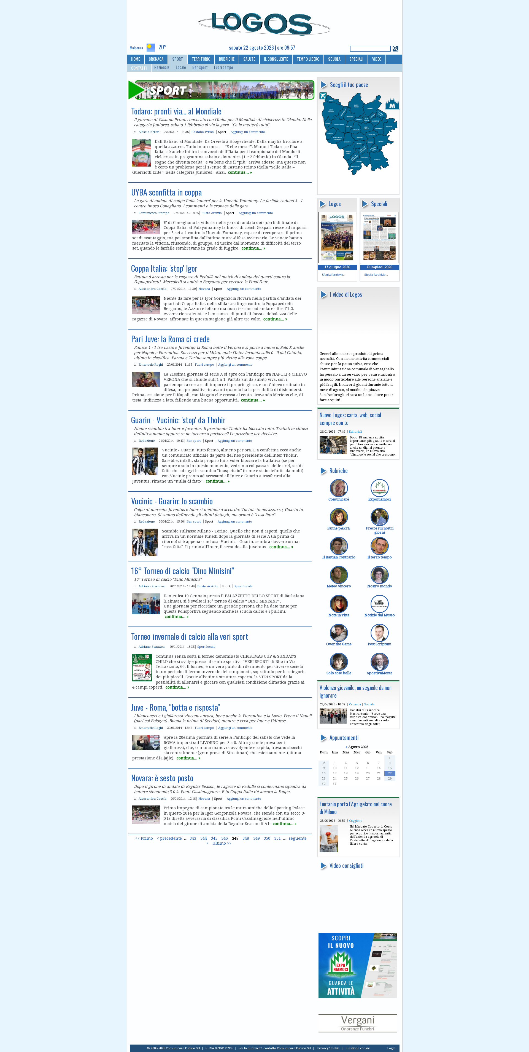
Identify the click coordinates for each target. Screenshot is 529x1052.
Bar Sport (200, 67)
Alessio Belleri (149, 132)
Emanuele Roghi (151, 364)
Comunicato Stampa (154, 213)
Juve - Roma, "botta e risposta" (175, 707)
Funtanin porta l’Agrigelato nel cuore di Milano (356, 808)
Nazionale (161, 67)
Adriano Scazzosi (152, 586)
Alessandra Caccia (152, 289)
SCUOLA (334, 59)
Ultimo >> (221, 843)
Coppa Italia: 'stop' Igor (164, 268)
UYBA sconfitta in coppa (166, 192)
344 (203, 838)
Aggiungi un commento (248, 132)
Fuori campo (223, 67)
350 (267, 838)
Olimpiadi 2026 (379, 267)
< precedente (169, 838)
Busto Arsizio (211, 213)
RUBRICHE (226, 59)
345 (214, 838)
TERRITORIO (201, 59)
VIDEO (376, 59)
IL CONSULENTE (276, 59)
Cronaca (355, 704)
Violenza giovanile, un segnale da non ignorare (356, 691)
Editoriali (355, 431)
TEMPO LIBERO (308, 59)
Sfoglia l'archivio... (334, 274)
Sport (222, 132)
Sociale (369, 704)
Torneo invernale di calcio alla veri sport (189, 636)
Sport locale (243, 586)
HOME (135, 59)
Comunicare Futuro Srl (294, 1048)
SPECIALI (356, 59)
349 (256, 838)
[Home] (265, 22)
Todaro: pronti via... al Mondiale (176, 111)
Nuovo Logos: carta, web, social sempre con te (350, 419)
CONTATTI (139, 68)
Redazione (147, 441)
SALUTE (249, 59)
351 (277, 838)
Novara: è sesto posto (162, 777)
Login (391, 1048)
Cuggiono (355, 820)
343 (193, 838)
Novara (204, 289)
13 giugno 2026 (337, 267)
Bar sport (194, 441)
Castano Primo (202, 132)
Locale (181, 67)
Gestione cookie (358, 1048)
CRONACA (156, 59)
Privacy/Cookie (328, 1048)
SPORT (177, 59)
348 (245, 838)
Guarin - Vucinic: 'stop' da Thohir (178, 419)
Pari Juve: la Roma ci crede (170, 338)
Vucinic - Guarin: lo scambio (172, 501)
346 (224, 838)
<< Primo (144, 838)
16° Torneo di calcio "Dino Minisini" (182, 570)
